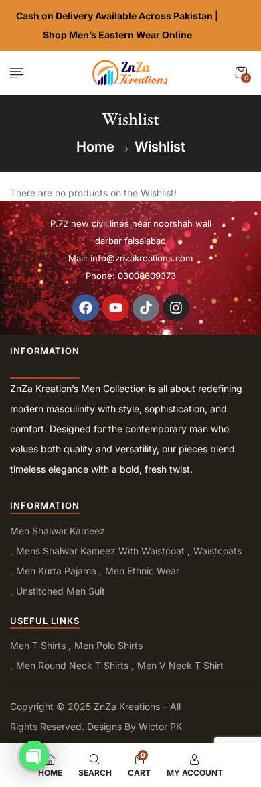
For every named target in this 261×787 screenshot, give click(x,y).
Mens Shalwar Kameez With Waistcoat (100, 550)
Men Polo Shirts (108, 645)
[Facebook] (85, 307)
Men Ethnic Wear (142, 571)
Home (95, 147)
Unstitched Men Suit (60, 591)
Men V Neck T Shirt (180, 665)
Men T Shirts (38, 645)
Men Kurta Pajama (56, 571)
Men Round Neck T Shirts (72, 665)
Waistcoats (217, 550)
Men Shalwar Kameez (57, 530)
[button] (241, 73)
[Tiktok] (146, 307)
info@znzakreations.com (141, 258)
